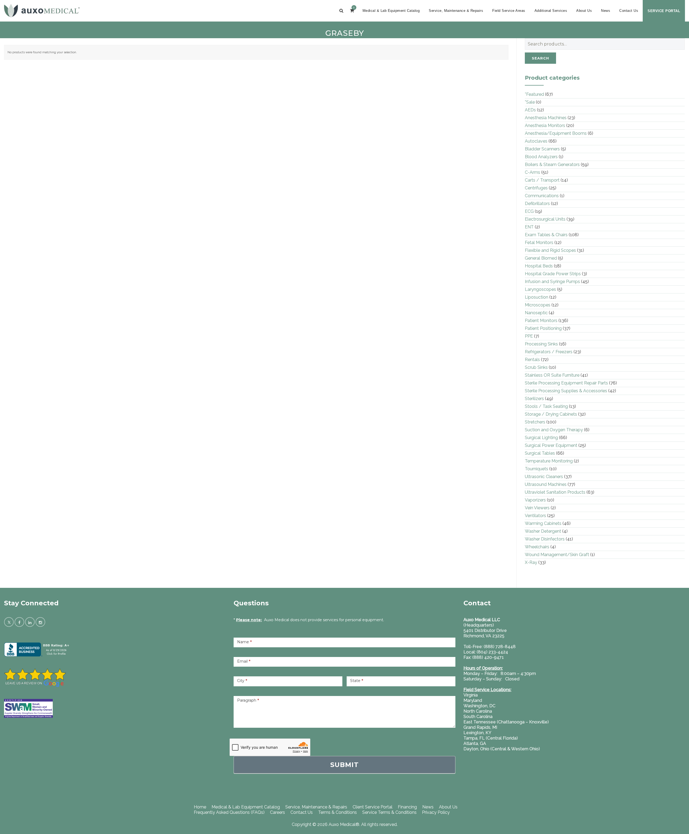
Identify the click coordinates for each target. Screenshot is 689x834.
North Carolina (477, 711)
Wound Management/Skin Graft (557, 554)
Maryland (472, 700)
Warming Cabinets (543, 523)
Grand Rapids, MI (480, 727)
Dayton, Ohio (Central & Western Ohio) (501, 748)
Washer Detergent (543, 531)
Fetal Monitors (539, 242)
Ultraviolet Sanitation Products (555, 492)
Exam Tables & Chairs (546, 234)
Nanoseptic (536, 312)
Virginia (470, 695)
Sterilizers (534, 398)
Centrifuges (536, 187)
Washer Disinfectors (545, 539)
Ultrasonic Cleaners (544, 476)
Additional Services (551, 11)
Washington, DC (479, 705)
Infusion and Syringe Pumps (552, 281)
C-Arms (532, 172)
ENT (529, 226)
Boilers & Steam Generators (552, 164)
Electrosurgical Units (545, 219)
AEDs (530, 109)
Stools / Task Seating (546, 406)
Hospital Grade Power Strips (553, 273)
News (605, 11)
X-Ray (531, 562)
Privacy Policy (436, 812)
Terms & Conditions (337, 812)
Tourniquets (536, 468)
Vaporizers (535, 500)
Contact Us (628, 11)
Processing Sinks (541, 344)
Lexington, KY (477, 732)
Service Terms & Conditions (389, 812)
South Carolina (478, 716)
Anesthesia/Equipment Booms (556, 133)
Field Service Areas (508, 11)
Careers (277, 812)
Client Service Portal (372, 807)
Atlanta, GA (474, 743)
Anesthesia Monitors (545, 125)
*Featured (534, 94)
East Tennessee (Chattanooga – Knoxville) (506, 722)
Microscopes (537, 305)
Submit (344, 765)
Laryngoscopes (540, 289)
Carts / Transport (542, 180)
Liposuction (536, 297)
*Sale (530, 102)
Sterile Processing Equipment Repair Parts (566, 383)
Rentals (532, 359)
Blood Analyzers (541, 156)
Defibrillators (537, 203)
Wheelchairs (537, 546)
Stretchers (535, 422)
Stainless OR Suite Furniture (552, 375)
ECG (529, 211)
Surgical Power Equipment (551, 445)
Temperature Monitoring (549, 461)
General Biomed (541, 258)
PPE (529, 336)
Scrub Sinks (536, 367)
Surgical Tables (540, 453)
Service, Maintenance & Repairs (456, 11)
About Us (584, 11)
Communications (542, 195)
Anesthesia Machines (546, 117)
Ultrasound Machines (546, 484)
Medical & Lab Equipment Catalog (391, 11)
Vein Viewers (537, 507)
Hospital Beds (539, 265)
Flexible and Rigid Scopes (550, 250)
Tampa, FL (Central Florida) (490, 738)
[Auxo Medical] (42, 11)
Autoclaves (536, 141)
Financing (407, 807)
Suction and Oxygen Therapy (554, 429)
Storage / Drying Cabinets (551, 414)
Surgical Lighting (541, 437)
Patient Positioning (543, 328)
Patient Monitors (541, 320)
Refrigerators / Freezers (548, 351)
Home (200, 807)
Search (540, 58)
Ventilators (535, 515)
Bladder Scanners (542, 148)
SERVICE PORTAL (664, 11)
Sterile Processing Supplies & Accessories (566, 390)
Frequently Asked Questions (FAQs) (229, 812)
